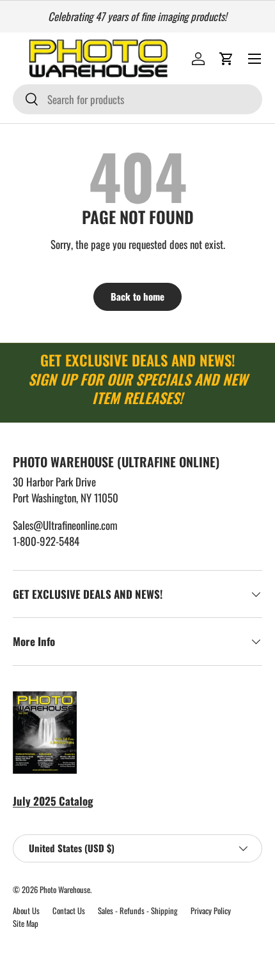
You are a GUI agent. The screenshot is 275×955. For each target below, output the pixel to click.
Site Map (25, 923)
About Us (26, 911)
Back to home (137, 296)
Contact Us (68, 911)
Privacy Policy (211, 911)
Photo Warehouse (65, 890)
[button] (226, 59)
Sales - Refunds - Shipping (138, 911)
